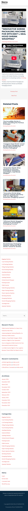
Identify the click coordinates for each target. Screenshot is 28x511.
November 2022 (6, 402)
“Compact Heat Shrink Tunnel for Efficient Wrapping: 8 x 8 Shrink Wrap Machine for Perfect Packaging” (13, 146)
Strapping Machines (7, 298)
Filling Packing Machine (8, 267)
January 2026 (5, 379)
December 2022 (6, 400)
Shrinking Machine (7, 41)
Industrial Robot (6, 274)
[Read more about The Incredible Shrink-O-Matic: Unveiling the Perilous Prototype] (14, 113)
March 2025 (5, 384)
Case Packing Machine (7, 261)
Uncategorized (5, 303)
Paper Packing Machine (8, 290)
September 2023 (6, 392)
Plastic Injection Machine (8, 293)
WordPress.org (6, 484)
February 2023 (5, 395)
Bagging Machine (6, 259)
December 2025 (6, 382)
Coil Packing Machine (7, 264)
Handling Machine (6, 272)
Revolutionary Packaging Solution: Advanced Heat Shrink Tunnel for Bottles (12, 245)
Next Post (14, 95)
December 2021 (6, 405)
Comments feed (6, 481)
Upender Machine (6, 306)
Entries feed (5, 478)
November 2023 (6, 387)
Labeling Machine (6, 277)
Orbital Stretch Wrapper (8, 280)
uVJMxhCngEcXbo (6, 362)
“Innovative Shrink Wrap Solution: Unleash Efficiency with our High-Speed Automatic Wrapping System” (13, 195)
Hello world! (16, 362)
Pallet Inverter (5, 285)
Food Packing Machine (7, 269)
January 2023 (5, 397)
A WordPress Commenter (8, 367)
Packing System (6, 282)
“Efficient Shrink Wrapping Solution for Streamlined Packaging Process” (12, 222)
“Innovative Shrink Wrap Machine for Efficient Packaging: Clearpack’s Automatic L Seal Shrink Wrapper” (12, 170)
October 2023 (5, 389)
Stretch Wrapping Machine (8, 301)
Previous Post (14, 91)
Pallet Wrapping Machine (8, 287)
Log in (3, 476)
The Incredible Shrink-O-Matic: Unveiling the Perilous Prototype (13, 122)
